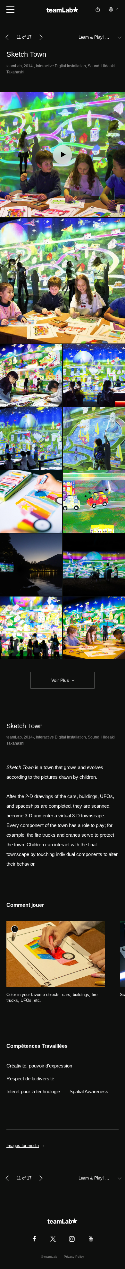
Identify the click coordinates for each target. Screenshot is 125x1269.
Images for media (22, 1145)
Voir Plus (60, 680)
